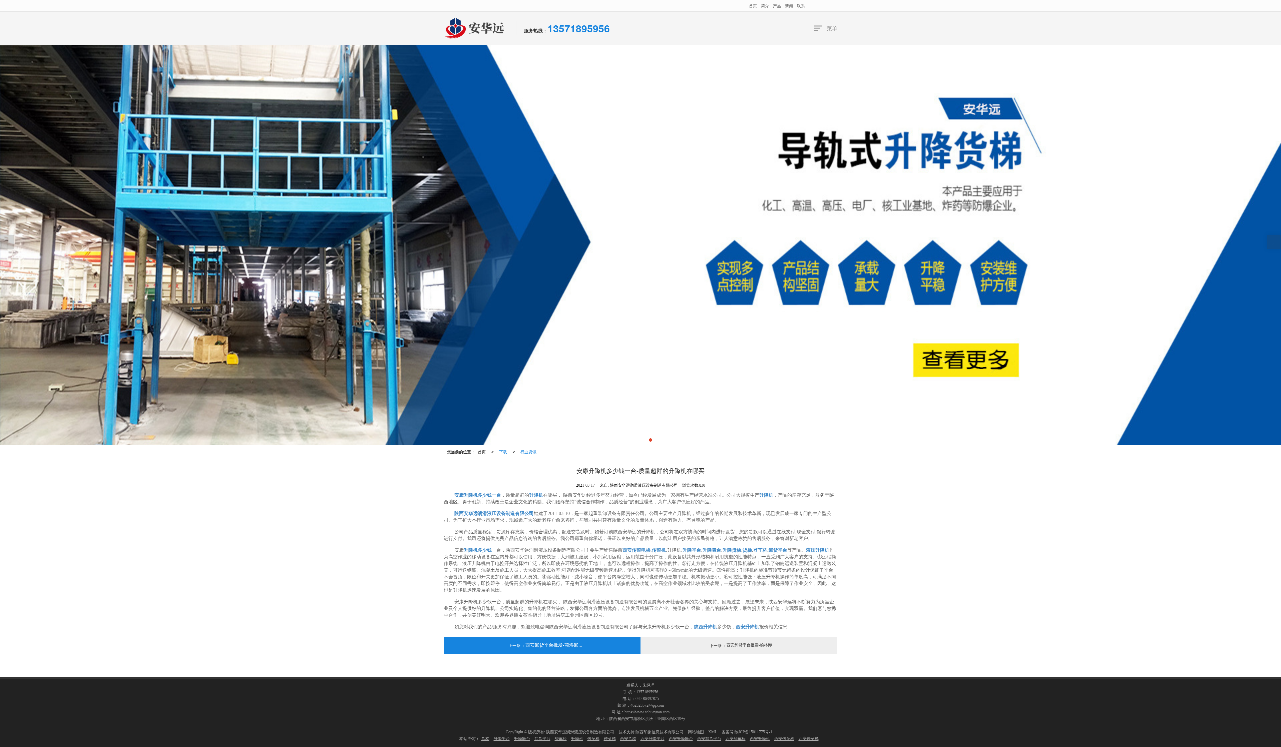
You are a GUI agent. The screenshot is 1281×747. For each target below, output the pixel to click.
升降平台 (502, 738)
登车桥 (561, 738)
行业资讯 (528, 451)
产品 (777, 5)
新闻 (789, 5)
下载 (503, 451)
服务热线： (535, 30)
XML (712, 732)
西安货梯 (628, 738)
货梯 (485, 738)
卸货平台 (542, 738)
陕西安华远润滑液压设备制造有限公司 (580, 732)
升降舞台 (522, 738)
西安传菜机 (784, 738)
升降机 (577, 738)
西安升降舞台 (681, 738)
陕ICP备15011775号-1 (753, 732)
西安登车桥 (736, 738)
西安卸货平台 (709, 738)
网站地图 (696, 732)
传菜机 (593, 738)
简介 (765, 5)
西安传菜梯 (809, 738)
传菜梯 (610, 738)
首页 (753, 5)
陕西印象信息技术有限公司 (659, 732)
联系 (801, 5)
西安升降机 (760, 738)
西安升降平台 (652, 738)
